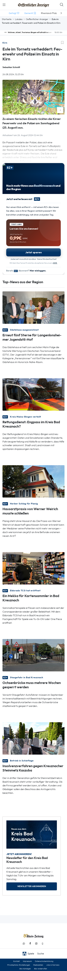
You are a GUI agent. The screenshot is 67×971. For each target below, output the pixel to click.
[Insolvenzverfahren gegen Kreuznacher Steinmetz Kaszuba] (33, 738)
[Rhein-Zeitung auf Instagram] (36, 943)
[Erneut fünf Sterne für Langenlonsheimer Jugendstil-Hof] (33, 307)
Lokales (18, 19)
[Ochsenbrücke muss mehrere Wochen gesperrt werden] (33, 655)
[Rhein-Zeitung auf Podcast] (42, 943)
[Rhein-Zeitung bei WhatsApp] (23, 943)
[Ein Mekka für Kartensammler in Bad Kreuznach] (33, 568)
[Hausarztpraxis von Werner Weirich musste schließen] (33, 481)
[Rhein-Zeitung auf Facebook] (30, 943)
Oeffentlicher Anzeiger (37, 19)
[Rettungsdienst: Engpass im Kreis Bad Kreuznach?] (33, 394)
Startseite (7, 19)
